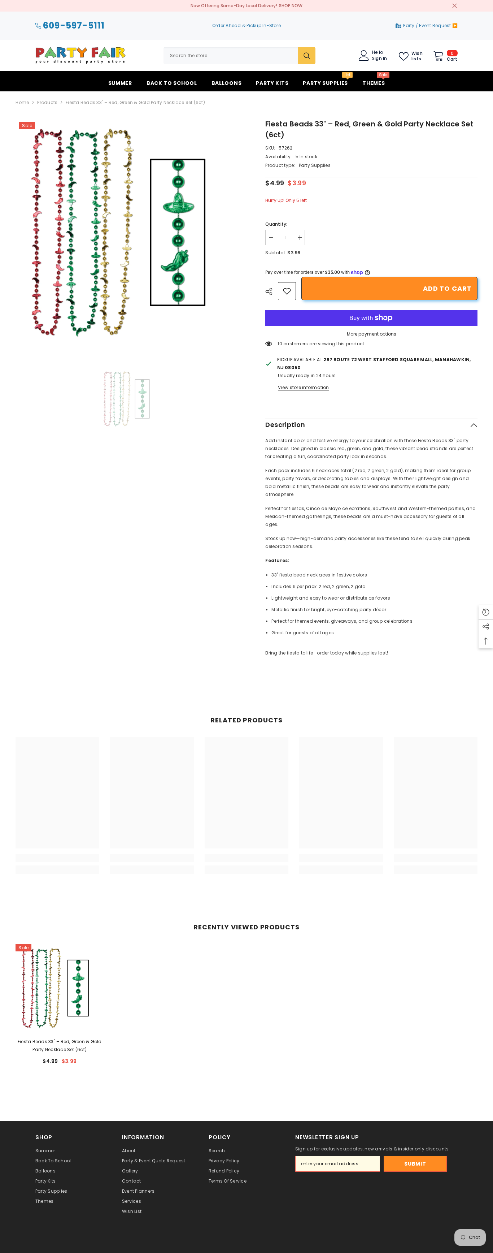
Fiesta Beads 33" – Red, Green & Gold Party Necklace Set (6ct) (60, 1045)
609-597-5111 (74, 26)
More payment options (371, 334)
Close (454, 6)
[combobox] (230, 55)
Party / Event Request (427, 25)
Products (47, 102)
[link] (287, 291)
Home (22, 102)
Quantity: (276, 224)
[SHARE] (271, 291)
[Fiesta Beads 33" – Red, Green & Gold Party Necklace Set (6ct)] (60, 988)
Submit (415, 1163)
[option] (130, 232)
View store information (303, 387)
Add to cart (447, 288)
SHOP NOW (290, 6)
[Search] (239, 55)
